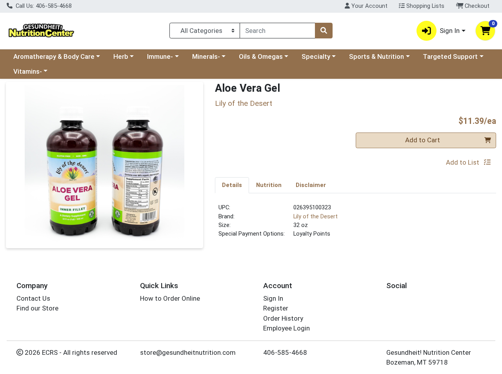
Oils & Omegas (261, 56)
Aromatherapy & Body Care (54, 56)
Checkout (476, 5)
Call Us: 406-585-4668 (43, 5)
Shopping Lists (424, 5)
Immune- (160, 56)
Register (275, 308)
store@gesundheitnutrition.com (188, 352)
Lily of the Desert (315, 216)
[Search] (323, 30)
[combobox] (277, 30)
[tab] (232, 185)
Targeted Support (450, 56)
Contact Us (33, 298)
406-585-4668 (285, 352)
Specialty (316, 56)
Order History (283, 318)
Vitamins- (27, 71)
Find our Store (37, 308)
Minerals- (206, 56)
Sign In (273, 298)
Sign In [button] (450, 30)
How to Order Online (170, 298)
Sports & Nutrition (376, 56)
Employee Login (286, 328)
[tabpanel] (355, 223)
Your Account (368, 5)
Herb (120, 56)
